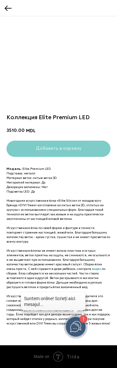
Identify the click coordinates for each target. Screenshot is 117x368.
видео (96, 269)
